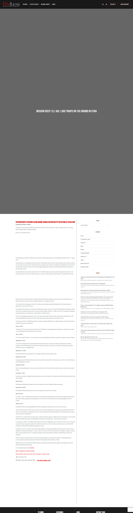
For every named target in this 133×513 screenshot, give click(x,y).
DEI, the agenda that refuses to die (89, 337)
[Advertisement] (45, 245)
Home (82, 235)
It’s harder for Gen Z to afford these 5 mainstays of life (94, 312)
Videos (53, 4)
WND (98, 273)
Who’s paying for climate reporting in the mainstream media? (95, 290)
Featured (25, 4)
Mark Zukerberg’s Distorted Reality (25, 451)
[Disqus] (45, 483)
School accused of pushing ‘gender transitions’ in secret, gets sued (97, 297)
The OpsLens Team (85, 239)
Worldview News (85, 266)
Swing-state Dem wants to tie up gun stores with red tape (95, 317)
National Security (45, 4)
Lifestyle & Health (34, 4)
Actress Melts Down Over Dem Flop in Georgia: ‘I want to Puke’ (32, 454)
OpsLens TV (84, 256)
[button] (103, 4)
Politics (82, 249)
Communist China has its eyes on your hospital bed (93, 283)
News (82, 246)
